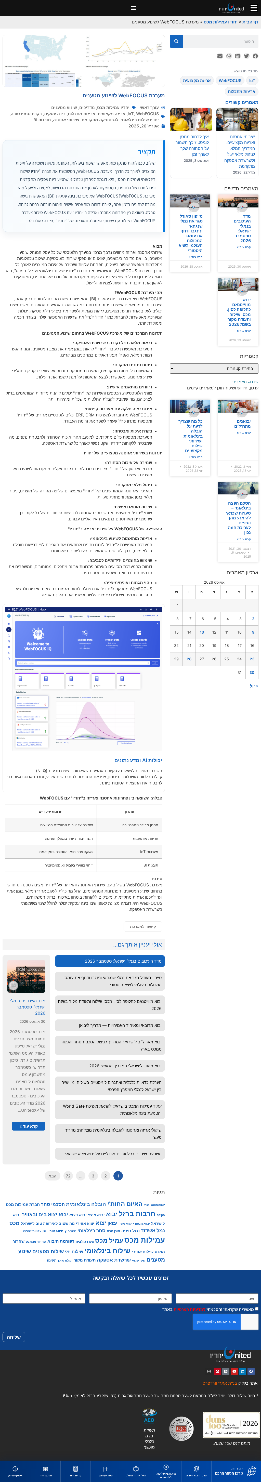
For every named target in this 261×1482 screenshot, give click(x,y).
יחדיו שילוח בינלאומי (140, 119)
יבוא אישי (96, 1214)
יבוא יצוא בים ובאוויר (45, 1214)
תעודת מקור (85, 1260)
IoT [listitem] (252, 80)
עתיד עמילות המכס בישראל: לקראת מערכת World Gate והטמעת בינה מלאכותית (112, 1110)
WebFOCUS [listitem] (230, 80)
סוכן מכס (113, 1231)
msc (147, 1205)
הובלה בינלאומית (86, 1204)
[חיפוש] (176, 41)
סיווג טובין (55, 1231)
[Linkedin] (242, 1371)
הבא (52, 1175)
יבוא (112, 1214)
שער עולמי (138, 1260)
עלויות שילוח (32, 1231)
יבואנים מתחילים (242, 424)
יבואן (112, 1223)
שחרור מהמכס (36, 1241)
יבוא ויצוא (78, 1214)
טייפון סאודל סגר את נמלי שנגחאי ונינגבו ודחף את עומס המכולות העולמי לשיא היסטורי (191, 233)
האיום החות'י (124, 1204)
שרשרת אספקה (114, 1260)
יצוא (101, 1222)
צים (91, 1241)
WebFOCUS (147, 113)
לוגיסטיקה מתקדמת (100, 119)
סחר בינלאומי (91, 1230)
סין (44, 1231)
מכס (14, 1223)
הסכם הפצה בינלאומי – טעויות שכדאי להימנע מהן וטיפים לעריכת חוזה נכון (238, 518)
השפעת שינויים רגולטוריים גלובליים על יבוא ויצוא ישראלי (113, 1153)
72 (68, 1175)
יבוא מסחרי (141, 1224)
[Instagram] (209, 1371)
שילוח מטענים (48, 1251)
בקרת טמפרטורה (26, 113)
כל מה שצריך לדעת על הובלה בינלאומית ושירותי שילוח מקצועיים (190, 436)
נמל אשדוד (153, 1231)
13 (202, 632)
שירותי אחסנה (66, 119)
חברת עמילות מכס (23, 1204)
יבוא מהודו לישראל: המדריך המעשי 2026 (125, 1065)
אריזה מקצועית (111, 113)
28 (189, 659)
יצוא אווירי (85, 1223)
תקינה (52, 1260)
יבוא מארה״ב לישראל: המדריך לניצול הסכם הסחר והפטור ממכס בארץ (111, 1045)
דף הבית (250, 21)
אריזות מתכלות (81, 113)
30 (252, 672)
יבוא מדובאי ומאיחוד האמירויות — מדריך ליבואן (120, 1025)
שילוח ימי (74, 1251)
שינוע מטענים (64, 107)
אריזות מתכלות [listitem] (241, 91)
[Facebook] (251, 1371)
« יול (254, 686)
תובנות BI (42, 119)
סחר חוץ (70, 1231)
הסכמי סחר (53, 1204)
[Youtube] (234, 1371)
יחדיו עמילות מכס (221, 21)
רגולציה (82, 1241)
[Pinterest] (217, 1371)
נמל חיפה (130, 1230)
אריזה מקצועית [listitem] (197, 80)
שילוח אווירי (142, 1251)
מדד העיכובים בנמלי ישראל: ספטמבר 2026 (242, 228)
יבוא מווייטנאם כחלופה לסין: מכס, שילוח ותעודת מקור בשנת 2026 (239, 312)
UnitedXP (158, 1205)
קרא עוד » (244, 247)
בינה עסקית (55, 113)
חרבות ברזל (137, 1214)
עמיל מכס (109, 1240)
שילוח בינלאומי (107, 1251)
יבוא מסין (125, 1224)
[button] (133, 8)
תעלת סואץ (65, 1260)
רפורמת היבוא (60, 1241)
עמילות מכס (144, 1240)
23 (252, 659)
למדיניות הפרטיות (189, 1309)
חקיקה (161, 1215)
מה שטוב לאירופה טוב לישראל (48, 1223)
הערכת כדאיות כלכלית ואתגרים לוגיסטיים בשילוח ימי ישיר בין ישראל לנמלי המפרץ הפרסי (112, 1086)
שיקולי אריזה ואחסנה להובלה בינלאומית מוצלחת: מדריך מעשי (113, 1133)
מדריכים (87, 107)
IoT (131, 113)
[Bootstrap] (225, 1371)
